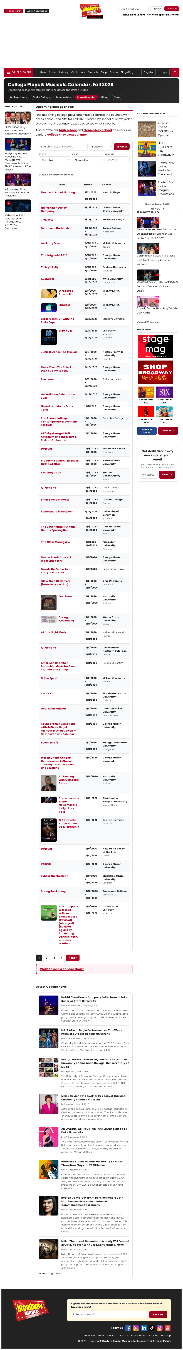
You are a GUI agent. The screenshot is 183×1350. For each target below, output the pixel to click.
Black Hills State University (113, 877)
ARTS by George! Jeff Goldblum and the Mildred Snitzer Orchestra (58, 437)
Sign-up (156, 8)
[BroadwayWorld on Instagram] (136, 1328)
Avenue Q (47, 279)
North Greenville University (113, 353)
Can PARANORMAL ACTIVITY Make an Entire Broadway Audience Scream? (156, 260)
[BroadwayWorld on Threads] (160, 1328)
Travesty (47, 219)
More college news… (51, 1273)
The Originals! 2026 (54, 255)
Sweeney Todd (51, 472)
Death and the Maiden (56, 228)
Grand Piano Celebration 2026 (58, 396)
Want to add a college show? (62, 969)
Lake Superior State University (113, 209)
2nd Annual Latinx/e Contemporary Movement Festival (59, 421)
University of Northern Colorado (115, 649)
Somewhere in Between (57, 511)
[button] (175, 72)
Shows (53, 72)
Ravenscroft (49, 742)
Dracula (46, 448)
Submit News (138, 1335)
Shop (104, 72)
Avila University (113, 279)
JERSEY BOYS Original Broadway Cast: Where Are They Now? (18, 124)
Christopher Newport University (115, 799)
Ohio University (112, 581)
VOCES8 (46, 864)
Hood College (111, 192)
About (101, 1335)
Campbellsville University (112, 710)
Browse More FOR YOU (157, 207)
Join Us (124, 1335)
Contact (112, 1335)
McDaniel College (114, 448)
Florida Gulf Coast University (114, 695)
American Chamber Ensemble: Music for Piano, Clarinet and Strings (59, 666)
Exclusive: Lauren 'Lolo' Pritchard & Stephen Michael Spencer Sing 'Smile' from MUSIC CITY (156, 234)
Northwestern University (111, 462)
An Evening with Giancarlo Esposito (69, 780)
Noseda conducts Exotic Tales (57, 408)
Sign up (167, 474)
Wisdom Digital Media (116, 1341)
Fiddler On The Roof (54, 876)
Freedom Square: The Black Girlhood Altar (60, 462)
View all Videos (146, 322)
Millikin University (114, 243)
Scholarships (63, 97)
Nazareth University (109, 598)
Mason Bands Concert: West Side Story (56, 559)
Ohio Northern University (112, 528)
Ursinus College (113, 499)
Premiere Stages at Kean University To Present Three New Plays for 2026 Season (93, 1163)
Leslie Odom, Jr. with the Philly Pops (57, 320)
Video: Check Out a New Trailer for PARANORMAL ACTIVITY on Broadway (16, 216)
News (43, 72)
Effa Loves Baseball (66, 292)
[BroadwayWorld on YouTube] (167, 1328)
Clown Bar (66, 331)
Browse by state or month (55, 174)
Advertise (89, 1335)
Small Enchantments (55, 499)
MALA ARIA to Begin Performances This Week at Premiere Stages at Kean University (93, 1032)
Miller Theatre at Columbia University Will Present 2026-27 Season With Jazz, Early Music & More (95, 1243)
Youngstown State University (115, 744)
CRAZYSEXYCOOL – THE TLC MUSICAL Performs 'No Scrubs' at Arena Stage (157, 286)
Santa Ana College (115, 891)
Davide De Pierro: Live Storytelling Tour (55, 570)
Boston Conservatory (111, 474)
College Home (18, 97)
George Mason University (112, 256)
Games (114, 72)
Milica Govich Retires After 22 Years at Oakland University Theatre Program (93, 1097)
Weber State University (111, 618)
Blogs (104, 97)
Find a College (41, 97)
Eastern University (114, 267)
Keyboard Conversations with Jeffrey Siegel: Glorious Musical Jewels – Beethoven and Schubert (58, 729)
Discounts (168, 430)
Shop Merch (15, 10)
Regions (153, 1335)
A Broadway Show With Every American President (17, 186)
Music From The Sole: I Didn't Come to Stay (56, 369)
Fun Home (48, 379)
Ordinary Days (51, 243)
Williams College (113, 219)
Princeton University (109, 543)
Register (148, 72)
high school (68, 130)
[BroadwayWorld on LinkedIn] (144, 1328)
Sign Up (158, 1314)
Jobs (82, 72)
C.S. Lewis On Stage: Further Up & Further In (69, 823)
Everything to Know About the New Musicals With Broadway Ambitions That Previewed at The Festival (18, 155)
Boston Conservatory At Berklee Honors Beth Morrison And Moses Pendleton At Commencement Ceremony (92, 1201)
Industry (63, 72)
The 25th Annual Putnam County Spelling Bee (58, 528)
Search (122, 146)
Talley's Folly (49, 267)
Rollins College (112, 228)
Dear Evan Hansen (53, 708)
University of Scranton (111, 513)
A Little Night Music (54, 632)
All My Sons (48, 487)
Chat (74, 72)
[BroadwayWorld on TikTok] (152, 1328)
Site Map (166, 1335)
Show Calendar (86, 97)
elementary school (97, 130)
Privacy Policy (162, 1341)
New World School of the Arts (114, 850)
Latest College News (51, 987)
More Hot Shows (147, 430)
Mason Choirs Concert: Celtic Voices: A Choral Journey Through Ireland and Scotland (58, 763)
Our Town (65, 596)
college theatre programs (67, 135)
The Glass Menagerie (55, 542)
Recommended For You (151, 113)
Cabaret (47, 693)
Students (93, 72)
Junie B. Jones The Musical (59, 352)
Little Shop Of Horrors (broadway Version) (55, 582)
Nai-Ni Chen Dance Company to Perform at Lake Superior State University (94, 999)
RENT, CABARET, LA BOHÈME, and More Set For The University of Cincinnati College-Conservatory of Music (95, 1063)
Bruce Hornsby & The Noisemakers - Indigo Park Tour (69, 804)
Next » (72, 958)
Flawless (64, 305)
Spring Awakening (66, 618)
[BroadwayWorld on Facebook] (128, 1328)
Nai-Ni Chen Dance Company (54, 209)
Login (164, 72)
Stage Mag (127, 72)
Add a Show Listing (37, 10)
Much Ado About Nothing (58, 192)
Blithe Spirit (49, 678)
